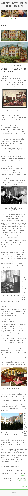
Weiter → (24, 486)
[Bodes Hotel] (14, 30)
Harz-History (23, 475)
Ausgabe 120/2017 (22, 480)
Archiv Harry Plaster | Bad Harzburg (14, 4)
